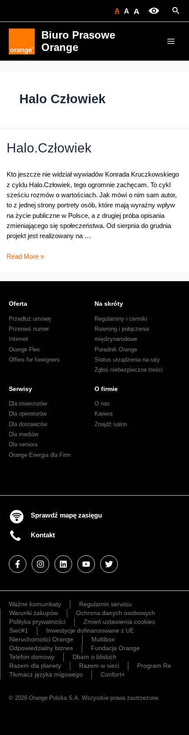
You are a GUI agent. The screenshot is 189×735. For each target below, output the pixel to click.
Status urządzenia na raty (127, 359)
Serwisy (20, 388)
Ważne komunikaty (35, 604)
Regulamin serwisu (105, 604)
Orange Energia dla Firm (40, 455)
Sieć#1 (18, 630)
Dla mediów (23, 434)
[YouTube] (86, 564)
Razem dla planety (35, 665)
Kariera (103, 413)
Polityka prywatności (37, 621)
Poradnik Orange (115, 349)
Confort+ (113, 674)
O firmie (106, 388)
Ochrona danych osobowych (115, 612)
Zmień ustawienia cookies (119, 621)
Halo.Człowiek (49, 148)
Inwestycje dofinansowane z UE (90, 630)
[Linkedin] (63, 564)
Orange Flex (24, 349)
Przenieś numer (29, 329)
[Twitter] (109, 564)
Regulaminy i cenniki (120, 318)
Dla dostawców (28, 424)
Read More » (25, 256)
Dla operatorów (28, 413)
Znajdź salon (110, 424)
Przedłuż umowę (30, 318)
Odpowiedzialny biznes (41, 648)
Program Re (154, 665)
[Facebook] (17, 564)
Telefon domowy (32, 656)
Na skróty (108, 303)
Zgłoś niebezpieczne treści (128, 369)
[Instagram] (40, 564)
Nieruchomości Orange (41, 639)
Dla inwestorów (28, 403)
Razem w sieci (99, 665)
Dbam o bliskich (94, 656)
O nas (102, 403)
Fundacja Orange (115, 648)
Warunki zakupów (33, 612)
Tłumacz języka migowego (46, 674)
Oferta (18, 303)
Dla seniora (23, 444)
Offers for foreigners (34, 359)
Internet (18, 339)
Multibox (103, 639)
